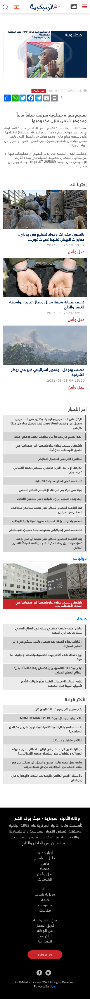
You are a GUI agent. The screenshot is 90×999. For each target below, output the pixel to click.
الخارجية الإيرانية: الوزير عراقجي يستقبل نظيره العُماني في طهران (48, 469)
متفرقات (45, 904)
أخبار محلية (45, 852)
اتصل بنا (45, 941)
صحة (82, 618)
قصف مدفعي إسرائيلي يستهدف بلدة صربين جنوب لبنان (45, 530)
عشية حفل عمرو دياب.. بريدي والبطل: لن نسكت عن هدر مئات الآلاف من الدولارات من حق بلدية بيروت (47, 764)
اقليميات (45, 879)
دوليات (80, 557)
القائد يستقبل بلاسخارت (67, 740)
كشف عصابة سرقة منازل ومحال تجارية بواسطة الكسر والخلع (46, 304)
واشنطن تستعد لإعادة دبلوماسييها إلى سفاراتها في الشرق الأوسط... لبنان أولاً (49, 447)
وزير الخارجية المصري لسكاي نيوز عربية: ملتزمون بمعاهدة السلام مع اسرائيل (46, 509)
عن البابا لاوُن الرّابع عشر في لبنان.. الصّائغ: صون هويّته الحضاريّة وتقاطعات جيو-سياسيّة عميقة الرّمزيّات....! (47, 751)
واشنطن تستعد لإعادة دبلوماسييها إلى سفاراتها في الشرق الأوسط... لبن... (49, 604)
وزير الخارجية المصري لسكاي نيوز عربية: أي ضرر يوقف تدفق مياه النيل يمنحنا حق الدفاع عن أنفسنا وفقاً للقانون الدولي (47, 543)
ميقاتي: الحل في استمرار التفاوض (60, 459)
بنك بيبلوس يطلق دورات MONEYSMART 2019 (51, 718)
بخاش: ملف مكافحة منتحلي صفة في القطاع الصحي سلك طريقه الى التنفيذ (48, 630)
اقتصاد (45, 868)
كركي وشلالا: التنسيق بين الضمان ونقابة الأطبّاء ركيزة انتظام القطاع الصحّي (48, 670)
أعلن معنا (45, 935)
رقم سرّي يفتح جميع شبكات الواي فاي (58, 709)
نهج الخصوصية (45, 919)
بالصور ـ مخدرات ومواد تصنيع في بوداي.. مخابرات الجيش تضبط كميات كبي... (51, 236)
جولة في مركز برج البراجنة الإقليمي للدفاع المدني (50, 490)
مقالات (45, 910)
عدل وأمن (76, 251)
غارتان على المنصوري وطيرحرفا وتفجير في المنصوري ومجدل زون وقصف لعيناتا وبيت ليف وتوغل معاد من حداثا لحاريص (46, 423)
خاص (45, 863)
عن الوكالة (45, 930)
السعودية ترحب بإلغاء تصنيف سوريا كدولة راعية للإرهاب (47, 521)
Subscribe (45, 954)
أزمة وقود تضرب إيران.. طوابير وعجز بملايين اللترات (49, 499)
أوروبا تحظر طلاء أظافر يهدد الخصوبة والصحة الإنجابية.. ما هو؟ (46, 657)
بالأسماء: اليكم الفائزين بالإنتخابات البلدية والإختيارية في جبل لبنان (46, 777)
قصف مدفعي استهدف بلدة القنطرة (59, 481)
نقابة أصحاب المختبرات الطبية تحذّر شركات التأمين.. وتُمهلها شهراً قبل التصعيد (50, 683)
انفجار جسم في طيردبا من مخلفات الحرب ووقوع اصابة (48, 436)
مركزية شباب (45, 894)
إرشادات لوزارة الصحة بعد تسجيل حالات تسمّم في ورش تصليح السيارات (47, 643)
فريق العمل (45, 925)
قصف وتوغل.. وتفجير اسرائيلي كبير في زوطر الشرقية (47, 372)
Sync (53, 986)
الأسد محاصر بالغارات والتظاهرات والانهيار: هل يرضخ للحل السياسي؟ (45, 729)
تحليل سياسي (45, 857)
